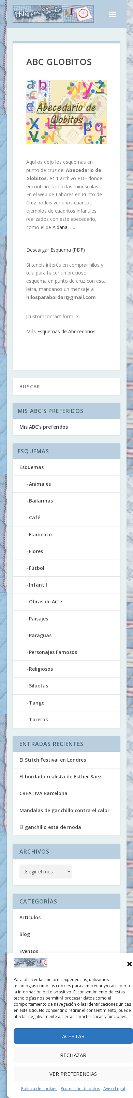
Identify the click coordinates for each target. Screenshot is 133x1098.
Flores (36, 551)
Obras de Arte (45, 601)
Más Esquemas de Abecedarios (60, 331)
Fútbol (36, 568)
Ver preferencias (73, 1073)
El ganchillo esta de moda (50, 827)
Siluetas (38, 685)
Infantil (38, 584)
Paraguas (40, 635)
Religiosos (41, 669)
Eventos (28, 951)
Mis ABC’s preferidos (43, 427)
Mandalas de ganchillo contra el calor (64, 810)
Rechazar (73, 1055)
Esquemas (31, 467)
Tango (37, 702)
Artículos (30, 917)
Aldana (60, 227)
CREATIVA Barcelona (43, 793)
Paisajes (38, 618)
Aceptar (73, 1036)
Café (34, 517)
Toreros (38, 719)
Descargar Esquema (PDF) (55, 249)
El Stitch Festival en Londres (52, 759)
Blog (24, 934)
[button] (129, 964)
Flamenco (40, 534)
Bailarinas (41, 500)
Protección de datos (80, 1089)
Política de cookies (39, 1089)
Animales (40, 484)
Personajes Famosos (53, 652)
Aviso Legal (114, 1089)
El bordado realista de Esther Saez (60, 776)
